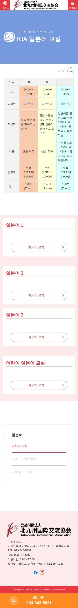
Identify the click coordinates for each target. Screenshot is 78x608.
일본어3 (28, 103)
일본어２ (47, 103)
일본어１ (65, 103)
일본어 (31, 31)
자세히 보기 (36, 247)
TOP (19, 31)
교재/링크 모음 (21, 471)
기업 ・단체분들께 (24, 458)
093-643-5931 (22, 550)
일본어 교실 (46, 31)
